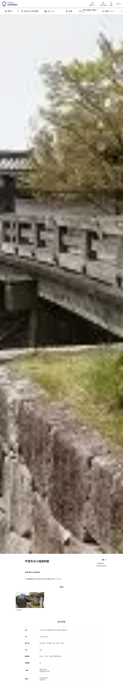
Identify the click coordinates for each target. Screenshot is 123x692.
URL (41, 650)
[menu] (118, 3)
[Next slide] (121, 11)
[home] (44, 4)
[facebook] (103, 560)
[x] (105, 560)
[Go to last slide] (18, 11)
